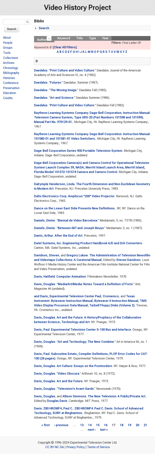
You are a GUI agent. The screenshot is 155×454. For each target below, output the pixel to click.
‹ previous (61, 425)
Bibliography (11, 73)
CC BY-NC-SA (54, 447)
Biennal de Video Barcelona (77, 220)
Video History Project (77, 7)
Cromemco (111, 296)
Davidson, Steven (46, 255)
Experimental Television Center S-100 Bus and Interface (91, 329)
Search (44, 28)
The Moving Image (63, 90)
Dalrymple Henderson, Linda (54, 184)
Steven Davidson (128, 260)
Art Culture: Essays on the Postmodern (84, 366)
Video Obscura (68, 373)
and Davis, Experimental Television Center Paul (67, 296)
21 (145, 425)
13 (82, 425)
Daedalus (40, 70)
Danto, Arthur (43, 235)
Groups (7, 47)
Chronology (10, 68)
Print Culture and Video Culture (72, 70)
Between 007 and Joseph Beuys (81, 228)
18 (121, 425)
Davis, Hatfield (44, 276)
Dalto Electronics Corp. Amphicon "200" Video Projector (74, 196)
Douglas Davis (57, 401)
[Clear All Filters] (65, 47)
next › (92, 429)
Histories (9, 78)
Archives (8, 63)
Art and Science (61, 97)
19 (129, 425)
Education (9, 93)
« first (45, 425)
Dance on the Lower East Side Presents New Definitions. (74, 208)
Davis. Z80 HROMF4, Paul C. (53, 408)
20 (137, 425)
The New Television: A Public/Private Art (116, 396)
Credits (8, 98)
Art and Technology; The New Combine (86, 342)
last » (104, 429)
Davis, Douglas (44, 284)
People (7, 43)
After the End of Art (68, 235)
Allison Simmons (74, 396)
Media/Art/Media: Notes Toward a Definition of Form (95, 284)
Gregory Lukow (77, 255)
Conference (11, 83)
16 (105, 425)
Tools (7, 53)
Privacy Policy (75, 447)
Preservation (11, 88)
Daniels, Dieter (44, 220)
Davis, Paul (42, 329)
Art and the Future (70, 381)
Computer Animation (71, 276)
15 (97, 425)
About (7, 37)
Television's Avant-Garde (76, 389)
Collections (10, 58)
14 (89, 425)
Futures (55, 82)
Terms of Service (98, 447)
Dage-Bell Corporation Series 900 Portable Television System (78, 151)
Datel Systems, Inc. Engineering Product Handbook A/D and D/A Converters (88, 243)
